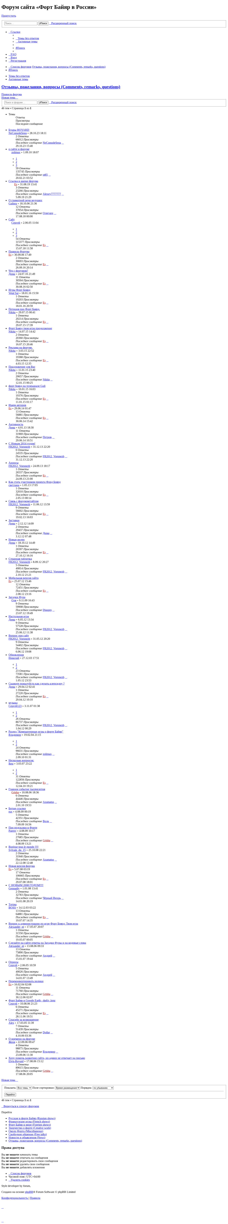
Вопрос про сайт (19, 635)
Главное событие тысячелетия (27, 789)
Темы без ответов (19, 76)
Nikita (12, 312)
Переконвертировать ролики (26, 981)
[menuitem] (27, 38)
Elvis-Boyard (16, 1061)
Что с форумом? (18, 270)
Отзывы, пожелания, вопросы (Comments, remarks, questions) (60, 86)
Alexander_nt (16, 926)
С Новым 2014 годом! (22, 443)
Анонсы (14, 462)
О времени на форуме (22, 1038)
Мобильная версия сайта (23, 577)
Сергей (15, 222)
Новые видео (17, 539)
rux (10, 811)
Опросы (13, 962)
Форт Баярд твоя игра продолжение (30, 328)
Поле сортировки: (43, 1087)
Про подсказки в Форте (23, 827)
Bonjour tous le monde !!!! (23, 846)
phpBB (29, 1191)
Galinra (13, 203)
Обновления (16, 654)
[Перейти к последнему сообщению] (63, 142)
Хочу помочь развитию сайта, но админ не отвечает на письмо (47, 1058)
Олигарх (48, 213)
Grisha (15, 792)
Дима (12, 273)
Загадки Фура (17, 597)
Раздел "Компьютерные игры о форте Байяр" (36, 731)
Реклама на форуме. (21, 347)
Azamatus (48, 801)
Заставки (14, 520)
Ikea (11, 763)
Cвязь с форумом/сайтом (23, 501)
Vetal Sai (14, 293)
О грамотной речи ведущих (25, 200)
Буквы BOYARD (19, 129)
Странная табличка (20, 558)
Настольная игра (19, 616)
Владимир (15, 734)
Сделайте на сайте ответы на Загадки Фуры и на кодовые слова (47, 942)
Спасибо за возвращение (24, 1019)
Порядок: (87, 1087)
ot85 (45, 174)
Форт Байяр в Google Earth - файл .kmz (32, 1000)
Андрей (47, 955)
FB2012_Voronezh (19, 446)
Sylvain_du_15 (17, 850)
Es (15, 184)
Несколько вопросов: (21, 760)
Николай (14, 657)
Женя (12, 1042)
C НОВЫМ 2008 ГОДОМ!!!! (26, 885)
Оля (13, 600)
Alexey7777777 (52, 193)
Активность (16, 424)
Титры (13, 904)
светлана (14, 485)
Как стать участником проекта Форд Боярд (35, 481)
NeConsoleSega (18, 133)
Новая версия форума (22, 866)
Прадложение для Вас (22, 366)
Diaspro (47, 609)
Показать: (10, 1087)
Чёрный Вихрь (52, 898)
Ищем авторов (17, 405)
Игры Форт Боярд (19, 289)
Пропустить (8, 15)
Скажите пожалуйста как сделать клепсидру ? (36, 683)
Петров (47, 437)
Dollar (46, 1032)
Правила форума (11, 94)
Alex (11, 1022)
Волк (46, 821)
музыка (13, 702)
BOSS (12, 907)
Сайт (12, 219)
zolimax (15, 152)
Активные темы (18, 79)
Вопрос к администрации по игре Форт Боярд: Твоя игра (43, 923)
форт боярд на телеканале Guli (27, 385)
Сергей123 (15, 705)
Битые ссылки (17, 808)
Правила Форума (19, 251)
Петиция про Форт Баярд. (24, 309)
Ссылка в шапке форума (23, 181)
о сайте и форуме (19, 149)
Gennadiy (14, 888)
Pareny (12, 830)
